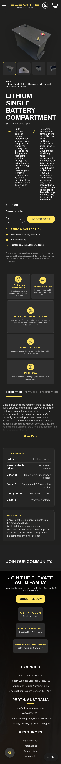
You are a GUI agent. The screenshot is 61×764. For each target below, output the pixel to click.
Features (31, 392)
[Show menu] (4, 6)
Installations (30, 746)
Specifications (49, 392)
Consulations (30, 751)
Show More (30, 436)
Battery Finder (30, 740)
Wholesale (30, 756)
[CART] (55, 6)
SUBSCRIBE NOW (30, 599)
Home (9, 81)
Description (14, 392)
